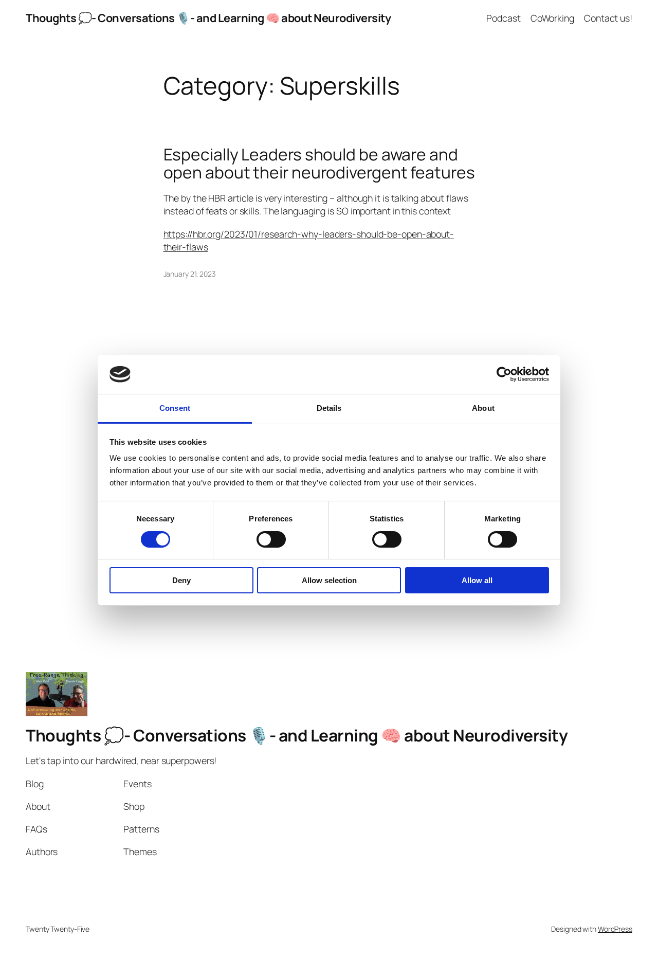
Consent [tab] (174, 408)
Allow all (477, 580)
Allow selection (329, 580)
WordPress (615, 929)
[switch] (271, 539)
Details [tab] (329, 408)
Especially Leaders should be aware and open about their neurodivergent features (319, 164)
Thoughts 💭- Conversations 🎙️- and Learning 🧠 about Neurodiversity (208, 18)
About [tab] (483, 408)
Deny (181, 580)
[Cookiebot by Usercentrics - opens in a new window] (504, 374)
